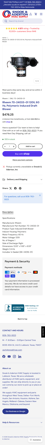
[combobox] (22, 21)
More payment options (23, 160)
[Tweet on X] (10, 188)
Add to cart (30, 146)
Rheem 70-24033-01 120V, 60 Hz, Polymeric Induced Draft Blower (22, 41)
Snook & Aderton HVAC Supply (18, 437)
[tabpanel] (22, 235)
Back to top (22, 319)
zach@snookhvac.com (12, 350)
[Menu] (41, 14)
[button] (36, 14)
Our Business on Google (15, 411)
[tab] (7, 212)
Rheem (5, 98)
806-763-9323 (34, 2)
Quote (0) (43, 332)
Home (4, 38)
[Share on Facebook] (15, 188)
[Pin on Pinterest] (20, 188)
